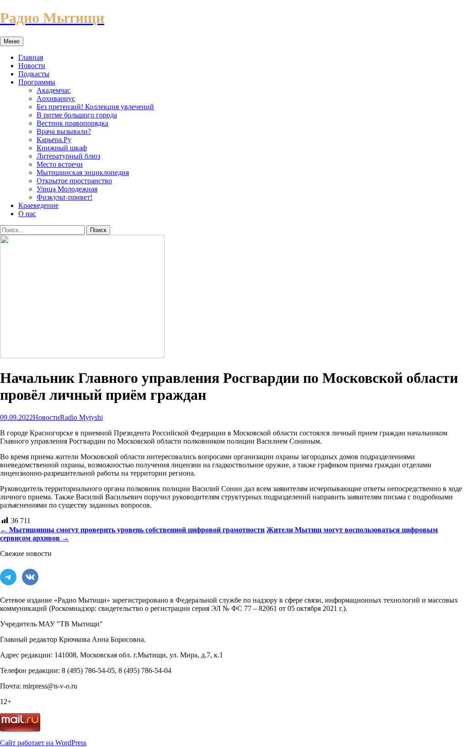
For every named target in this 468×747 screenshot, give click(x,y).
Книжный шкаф (62, 148)
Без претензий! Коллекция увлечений (95, 107)
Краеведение (38, 205)
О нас (27, 213)
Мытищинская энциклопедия (83, 172)
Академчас (53, 90)
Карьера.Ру (54, 139)
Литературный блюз (68, 156)
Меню (12, 41)
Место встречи (60, 164)
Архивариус (56, 98)
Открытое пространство (74, 181)
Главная (30, 57)
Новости (31, 65)
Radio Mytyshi (81, 417)
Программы (36, 82)
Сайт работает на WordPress (43, 743)
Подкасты (33, 74)
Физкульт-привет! (64, 197)
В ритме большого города (77, 115)
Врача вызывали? (64, 131)
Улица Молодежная (67, 189)
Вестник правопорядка (72, 123)
